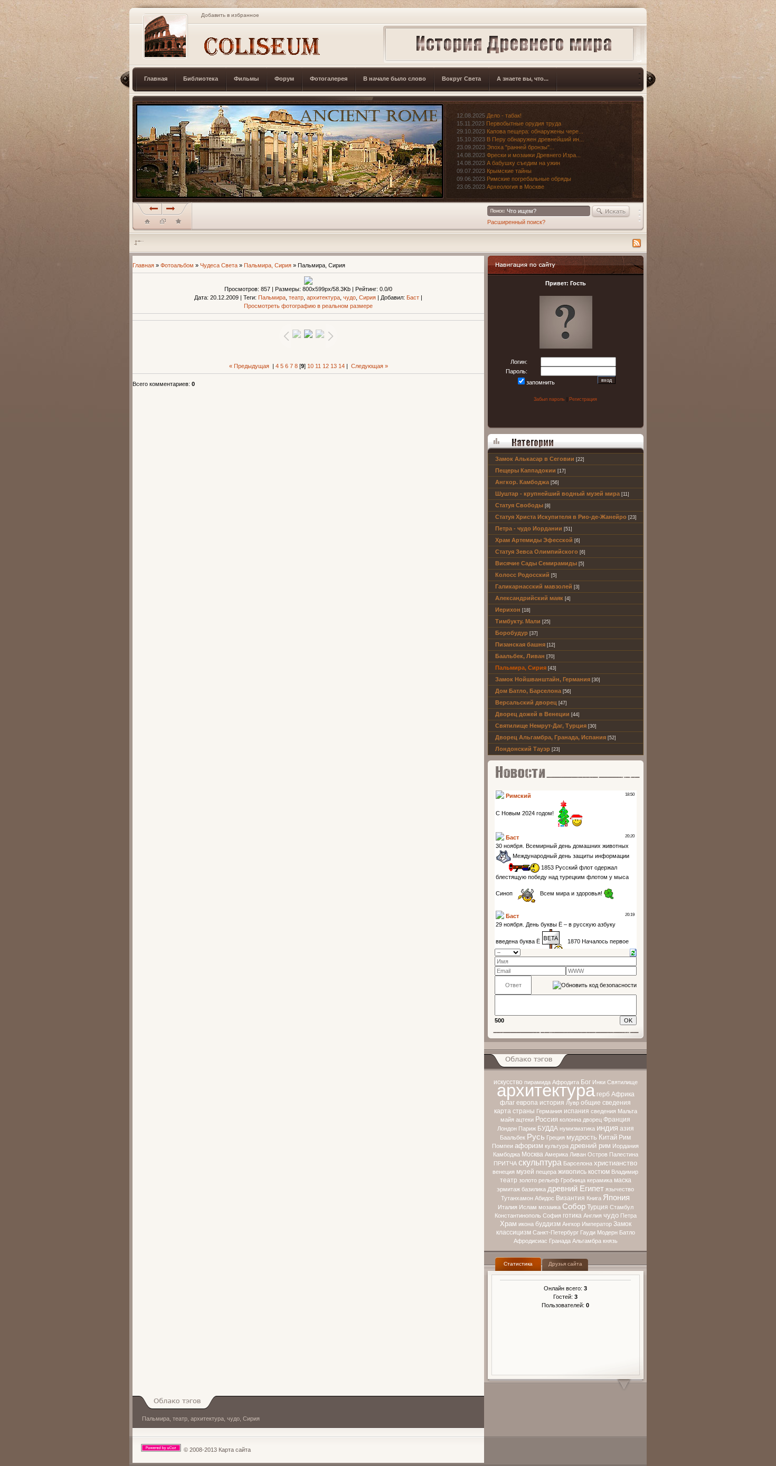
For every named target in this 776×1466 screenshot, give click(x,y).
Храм (508, 1224)
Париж (527, 1128)
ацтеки (525, 1119)
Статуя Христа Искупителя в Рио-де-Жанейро (561, 517)
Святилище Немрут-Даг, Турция (540, 725)
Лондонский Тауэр (522, 749)
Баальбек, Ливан (520, 656)
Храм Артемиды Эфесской (534, 540)
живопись (572, 1171)
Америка (556, 1154)
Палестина (623, 1154)
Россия (546, 1119)
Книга (593, 1198)
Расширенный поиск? (516, 222)
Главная (143, 265)
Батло (627, 1232)
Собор (573, 1206)
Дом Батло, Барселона (528, 691)
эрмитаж (508, 1189)
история (552, 1102)
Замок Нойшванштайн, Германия (542, 679)
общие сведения (606, 1102)
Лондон (507, 1128)
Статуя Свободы (519, 505)
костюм (599, 1171)
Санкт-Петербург (556, 1232)
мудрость (581, 1137)
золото (528, 1180)
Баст (412, 297)
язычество (619, 1189)
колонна (570, 1119)
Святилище (622, 1082)
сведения (603, 1111)
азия (627, 1128)
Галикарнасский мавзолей (533, 586)
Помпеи (502, 1146)
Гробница (573, 1180)
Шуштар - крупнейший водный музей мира (557, 493)
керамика (599, 1180)
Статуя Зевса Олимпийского (536, 551)
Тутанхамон (517, 1198)
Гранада (560, 1241)
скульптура (540, 1162)
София (552, 1215)
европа (527, 1102)
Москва (532, 1154)
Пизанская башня (520, 644)
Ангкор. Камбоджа (522, 482)
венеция (504, 1172)
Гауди (587, 1232)
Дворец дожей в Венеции (532, 714)
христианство (615, 1163)
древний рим (590, 1146)
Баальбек (512, 1137)
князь (610, 1241)
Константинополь (518, 1215)
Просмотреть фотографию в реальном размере (308, 306)
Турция (597, 1207)
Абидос (544, 1198)
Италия (507, 1207)
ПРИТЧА (505, 1163)
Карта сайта (235, 1449)
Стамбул (621, 1207)
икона (526, 1224)
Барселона (577, 1163)
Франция (616, 1119)
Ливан (578, 1154)
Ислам (528, 1207)
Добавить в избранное (230, 15)
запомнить (540, 382)
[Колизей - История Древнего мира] (178, 223)
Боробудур (511, 633)
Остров (598, 1154)
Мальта (627, 1111)
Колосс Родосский (522, 575)
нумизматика (577, 1128)
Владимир (624, 1172)
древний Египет (575, 1188)
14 (341, 366)
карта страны (514, 1111)
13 (333, 366)
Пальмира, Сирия (520, 667)
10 (310, 366)
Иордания (625, 1146)
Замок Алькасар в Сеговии (534, 459)
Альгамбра (586, 1241)
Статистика (518, 1264)
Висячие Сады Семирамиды (536, 563)
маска (622, 1180)
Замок (622, 1224)
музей (525, 1171)
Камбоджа (506, 1154)
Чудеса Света (219, 265)
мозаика (549, 1207)
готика (572, 1215)
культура (557, 1146)
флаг (507, 1102)
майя (507, 1119)
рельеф (548, 1180)
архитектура (546, 1090)
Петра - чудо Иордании (528, 528)
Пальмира (272, 297)
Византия (570, 1198)
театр (508, 1180)
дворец (592, 1119)
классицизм (513, 1232)
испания (576, 1111)
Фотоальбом (177, 265)
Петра (628, 1215)
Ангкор (571, 1224)
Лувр (572, 1103)
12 (326, 366)
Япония (616, 1197)
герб (603, 1094)
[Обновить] (633, 952)
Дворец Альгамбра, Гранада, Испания (550, 737)
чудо (611, 1215)
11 (318, 366)
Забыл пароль (549, 399)
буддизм (548, 1224)
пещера (546, 1172)
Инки (598, 1082)
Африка (623, 1094)
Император (597, 1224)
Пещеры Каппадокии (525, 470)
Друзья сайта (565, 1264)
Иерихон (508, 609)
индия (607, 1128)
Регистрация (583, 399)
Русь (536, 1137)
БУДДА (547, 1128)
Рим (625, 1137)
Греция (555, 1137)
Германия (549, 1111)
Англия (592, 1215)
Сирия (367, 297)
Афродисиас (530, 1241)
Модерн (607, 1232)
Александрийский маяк (529, 598)
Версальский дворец (526, 702)
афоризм (529, 1146)
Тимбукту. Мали (518, 621)
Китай (608, 1137)
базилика (534, 1189)
